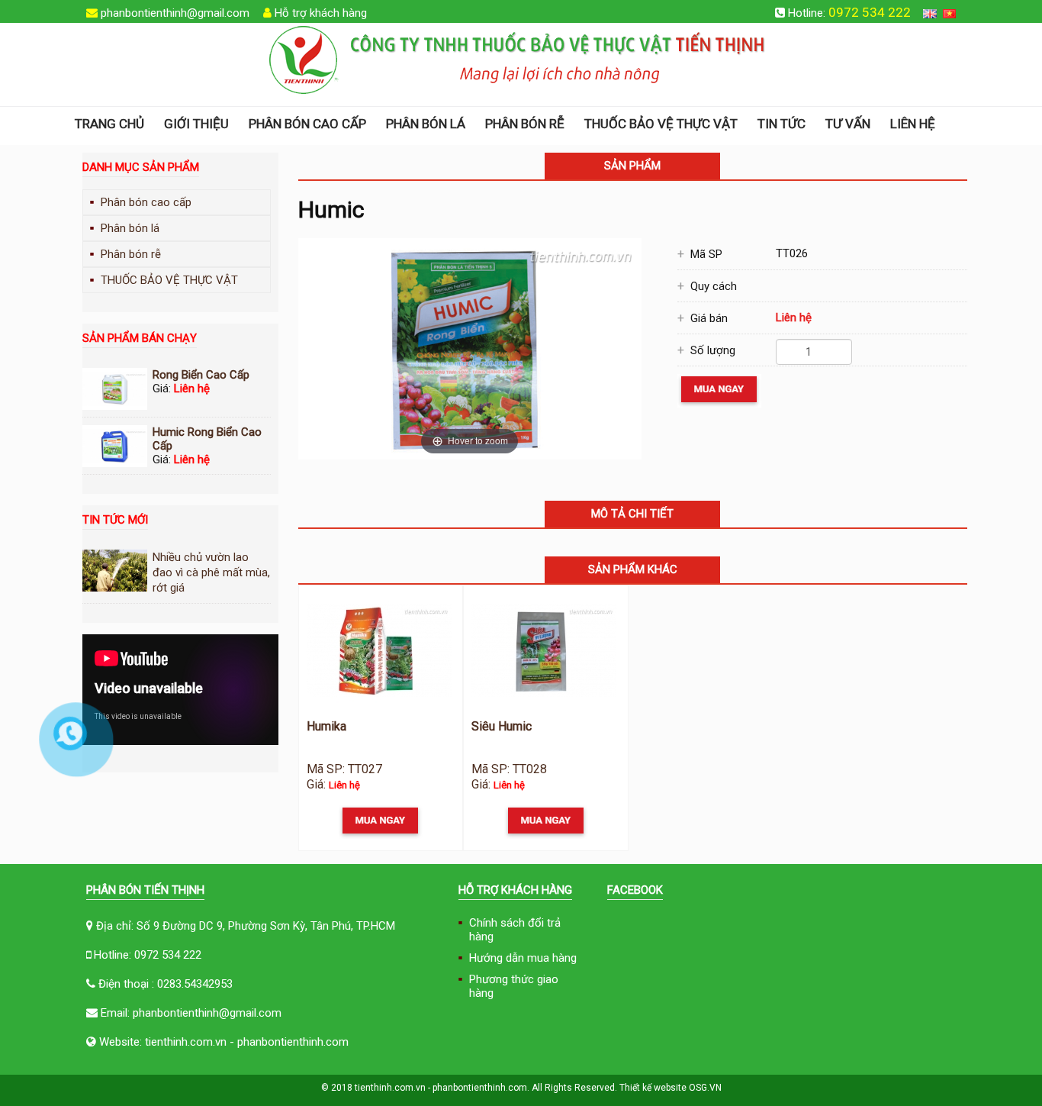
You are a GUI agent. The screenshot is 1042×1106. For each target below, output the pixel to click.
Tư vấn (847, 123)
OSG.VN (705, 1087)
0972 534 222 (869, 12)
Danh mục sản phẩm (140, 167)
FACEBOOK (635, 890)
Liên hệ (912, 123)
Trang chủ (109, 123)
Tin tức (781, 123)
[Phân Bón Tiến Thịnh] (517, 59)
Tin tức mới (115, 520)
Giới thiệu (196, 123)
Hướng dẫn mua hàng (523, 958)
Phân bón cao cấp (307, 123)
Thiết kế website (653, 1087)
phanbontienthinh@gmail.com (175, 13)
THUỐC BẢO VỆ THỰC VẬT (661, 123)
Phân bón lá (425, 123)
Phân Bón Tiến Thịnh (145, 890)
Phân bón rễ (524, 123)
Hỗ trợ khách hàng (321, 13)
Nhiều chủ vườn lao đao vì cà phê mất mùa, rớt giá (211, 572)
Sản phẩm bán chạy (139, 338)
